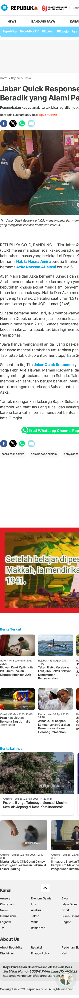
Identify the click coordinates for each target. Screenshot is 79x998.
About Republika (11, 947)
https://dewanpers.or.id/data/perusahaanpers (34, 975)
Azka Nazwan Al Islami (36, 267)
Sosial (27, 78)
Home (4, 78)
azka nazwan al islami (44, 454)
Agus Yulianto (48, 114)
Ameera (5, 898)
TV (2, 928)
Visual (35, 922)
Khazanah (6, 904)
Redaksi (36, 947)
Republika (10, 31)
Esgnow (5, 922)
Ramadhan (38, 928)
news (12, 21)
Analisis (36, 910)
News (4, 910)
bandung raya (43, 21)
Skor (65, 898)
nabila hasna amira (12, 454)
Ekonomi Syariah (42, 898)
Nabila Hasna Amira (34, 261)
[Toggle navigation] (4, 7)
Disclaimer (7, 953)
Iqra (33, 904)
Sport (65, 910)
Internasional (8, 916)
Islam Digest (70, 904)
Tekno (35, 916)
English (66, 922)
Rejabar (16, 78)
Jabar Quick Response (53, 364)
